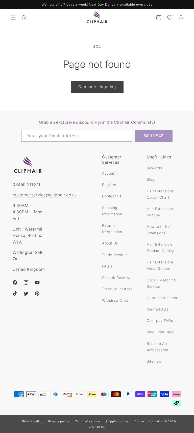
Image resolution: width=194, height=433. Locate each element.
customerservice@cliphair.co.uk (45, 194)
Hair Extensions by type (160, 212)
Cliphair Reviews (116, 277)
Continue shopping (97, 86)
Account (109, 173)
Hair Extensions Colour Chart (160, 194)
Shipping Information (112, 210)
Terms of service (87, 421)
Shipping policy (117, 421)
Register (109, 184)
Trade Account (115, 255)
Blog (150, 179)
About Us (110, 243)
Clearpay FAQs (160, 320)
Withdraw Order (116, 300)
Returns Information (112, 228)
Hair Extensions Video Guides (160, 265)
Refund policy (32, 421)
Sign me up (153, 136)
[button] (13, 17)
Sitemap (154, 361)
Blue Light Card (160, 332)
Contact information (149, 421)
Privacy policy (58, 421)
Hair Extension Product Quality (160, 247)
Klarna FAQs (157, 309)
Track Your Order (117, 289)
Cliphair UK (97, 426)
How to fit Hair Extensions (159, 229)
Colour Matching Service (161, 283)
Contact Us (112, 196)
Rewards (154, 168)
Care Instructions (162, 298)
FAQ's (107, 266)
